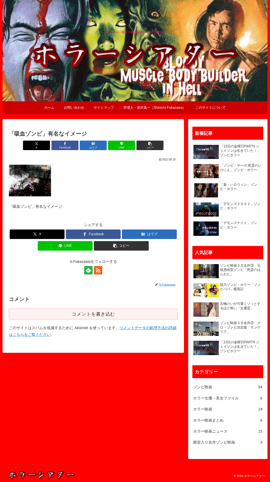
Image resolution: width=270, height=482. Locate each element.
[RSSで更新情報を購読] (98, 270)
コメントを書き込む (93, 314)
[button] (149, 145)
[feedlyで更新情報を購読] (88, 270)
